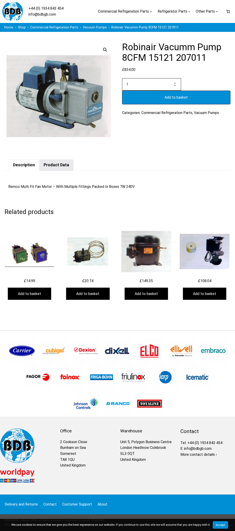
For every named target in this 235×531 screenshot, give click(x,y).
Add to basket (176, 97)
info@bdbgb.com (42, 14)
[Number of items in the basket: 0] (228, 11)
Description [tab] (24, 164)
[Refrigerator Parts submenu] (189, 11)
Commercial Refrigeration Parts (166, 113)
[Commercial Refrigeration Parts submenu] (151, 11)
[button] (105, 50)
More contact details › (198, 454)
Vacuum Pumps (206, 113)
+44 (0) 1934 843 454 (46, 8)
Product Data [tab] (56, 164)
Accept (220, 525)
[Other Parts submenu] (217, 11)
